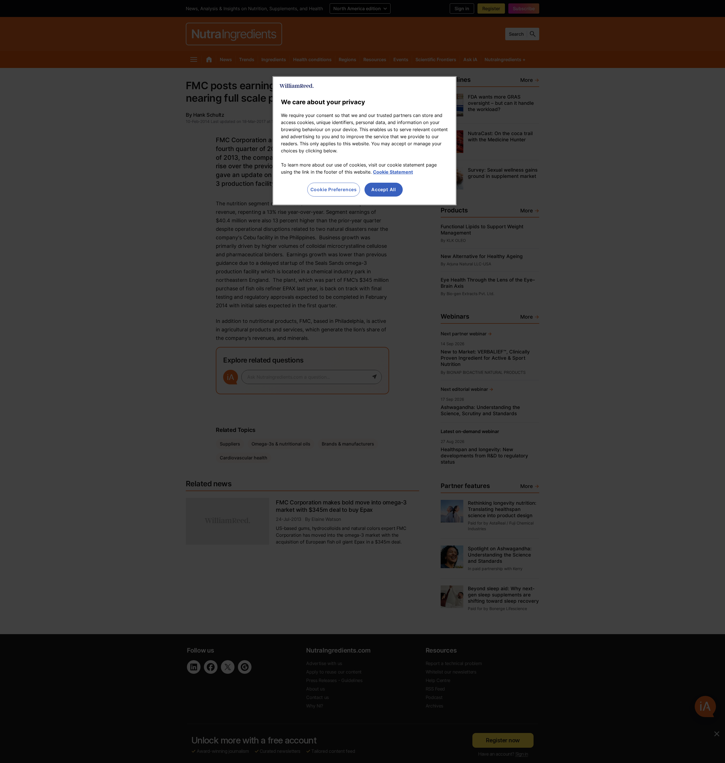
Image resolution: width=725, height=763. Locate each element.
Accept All (383, 189)
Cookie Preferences (333, 189)
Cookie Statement (393, 172)
